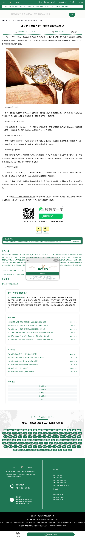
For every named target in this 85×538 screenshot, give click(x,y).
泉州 (14, 450)
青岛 (44, 433)
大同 (65, 440)
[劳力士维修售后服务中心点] (3, 2)
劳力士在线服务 (57, 475)
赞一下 (39, 232)
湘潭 (49, 446)
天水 (50, 450)
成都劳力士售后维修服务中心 (23, 197)
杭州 (54, 430)
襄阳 (39, 446)
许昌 (69, 446)
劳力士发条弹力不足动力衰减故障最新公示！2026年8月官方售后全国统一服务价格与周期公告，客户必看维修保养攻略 (31, 339)
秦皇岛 (10, 443)
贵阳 (9, 433)
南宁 (39, 433)
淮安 (65, 443)
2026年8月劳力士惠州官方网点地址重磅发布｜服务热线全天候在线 (62, 262)
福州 (4, 433)
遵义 (45, 450)
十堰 (54, 446)
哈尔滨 (15, 433)
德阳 (44, 436)
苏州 (60, 433)
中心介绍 (80, 2)
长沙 (49, 430)
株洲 (44, 446)
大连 (78, 430)
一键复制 (76, 241)
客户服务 (72, 2)
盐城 (55, 450)
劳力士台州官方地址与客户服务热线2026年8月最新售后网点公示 (21, 262)
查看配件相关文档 (58, 500)
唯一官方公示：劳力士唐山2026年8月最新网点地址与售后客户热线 (62, 255)
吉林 (69, 436)
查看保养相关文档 (58, 497)
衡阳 (30, 446)
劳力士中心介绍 (57, 478)
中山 (39, 436)
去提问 (46, 232)
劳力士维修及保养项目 (59, 480)
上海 (10, 430)
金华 (15, 446)
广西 (25, 436)
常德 (78, 446)
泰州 (60, 450)
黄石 (35, 446)
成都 (30, 430)
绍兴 (75, 443)
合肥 (20, 433)
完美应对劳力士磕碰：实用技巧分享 (18, 274)
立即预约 (42, 273)
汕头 (9, 440)
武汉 (69, 430)
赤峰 (70, 440)
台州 (69, 450)
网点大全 (54, 2)
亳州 (80, 443)
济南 (25, 433)
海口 (19, 440)
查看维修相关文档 (58, 495)
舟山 (5, 446)
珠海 (4, 440)
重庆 (35, 430)
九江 (41, 443)
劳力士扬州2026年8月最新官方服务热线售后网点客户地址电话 (20, 257)
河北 (70, 433)
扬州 (10, 446)
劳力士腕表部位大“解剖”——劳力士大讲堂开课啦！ (23, 354)
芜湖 (79, 436)
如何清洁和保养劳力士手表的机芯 (18, 368)
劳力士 (43, 399)
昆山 (20, 436)
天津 (25, 430)
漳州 (28, 440)
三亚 (14, 440)
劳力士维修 (42, 386)
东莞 (34, 436)
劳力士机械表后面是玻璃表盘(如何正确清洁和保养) (23, 364)
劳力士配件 (42, 396)
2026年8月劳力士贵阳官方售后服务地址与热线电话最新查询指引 (21, 255)
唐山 (5, 436)
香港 (65, 450)
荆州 (59, 446)
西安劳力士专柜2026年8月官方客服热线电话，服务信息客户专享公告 (22, 260)
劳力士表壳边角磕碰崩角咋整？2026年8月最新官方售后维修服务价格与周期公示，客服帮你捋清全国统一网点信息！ (31, 332)
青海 (38, 440)
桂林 (24, 450)
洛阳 (20, 446)
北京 (5, 430)
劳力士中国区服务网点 (59, 483)
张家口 (21, 443)
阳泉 (80, 440)
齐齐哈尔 (55, 436)
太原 (75, 433)
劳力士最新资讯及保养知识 (61, 485)
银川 (53, 440)
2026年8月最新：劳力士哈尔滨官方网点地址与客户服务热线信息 (61, 265)
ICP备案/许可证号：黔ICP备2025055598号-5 (40, 519)
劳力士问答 (38, 20)
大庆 (4, 443)
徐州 (31, 443)
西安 (74, 430)
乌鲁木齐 (59, 440)
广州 (15, 430)
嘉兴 (51, 443)
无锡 (74, 436)
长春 (65, 433)
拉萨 (33, 440)
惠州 (29, 450)
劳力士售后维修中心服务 (15, 20)
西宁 (34, 450)
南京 (39, 430)
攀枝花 (40, 450)
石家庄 (55, 433)
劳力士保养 (11, 37)
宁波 (59, 430)
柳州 (19, 450)
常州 (46, 443)
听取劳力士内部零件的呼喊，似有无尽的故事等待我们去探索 (26, 357)
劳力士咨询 (42, 393)
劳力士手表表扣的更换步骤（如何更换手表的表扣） (23, 361)
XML (56, 519)
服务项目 (46, 2)
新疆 (43, 440)
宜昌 (64, 446)
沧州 (15, 443)
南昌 (35, 433)
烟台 (70, 443)
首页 (40, 2)
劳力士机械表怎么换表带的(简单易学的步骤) (21, 372)
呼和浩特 (63, 436)
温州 (26, 443)
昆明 (30, 433)
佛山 (30, 436)
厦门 (64, 430)
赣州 (23, 440)
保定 (80, 433)
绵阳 (49, 436)
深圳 (20, 430)
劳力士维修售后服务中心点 (10, 284)
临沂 (60, 443)
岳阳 (25, 446)
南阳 (74, 446)
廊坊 (15, 436)
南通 (55, 443)
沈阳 (49, 433)
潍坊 (36, 443)
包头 (75, 440)
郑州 (44, 430)
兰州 (48, 440)
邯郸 (10, 436)
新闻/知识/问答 (63, 2)
